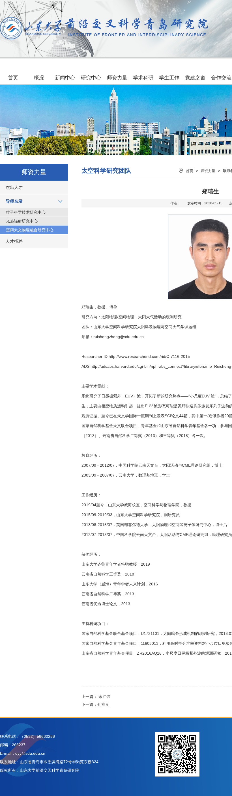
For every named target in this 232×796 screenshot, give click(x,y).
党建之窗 (195, 78)
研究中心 (91, 78)
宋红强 (104, 696)
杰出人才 (14, 187)
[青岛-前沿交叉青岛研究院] (104, 38)
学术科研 (143, 78)
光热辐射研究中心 (22, 221)
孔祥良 (103, 704)
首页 (13, 78)
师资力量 (117, 78)
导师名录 (14, 201)
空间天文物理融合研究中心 (29, 230)
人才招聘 (14, 241)
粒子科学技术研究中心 (26, 212)
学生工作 (169, 78)
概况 (39, 78)
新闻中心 (65, 78)
